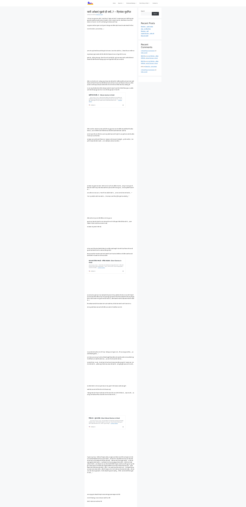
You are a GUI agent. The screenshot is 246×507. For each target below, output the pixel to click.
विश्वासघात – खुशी (145, 31)
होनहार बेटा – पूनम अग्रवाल (151, 66)
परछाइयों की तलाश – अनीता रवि (147, 33)
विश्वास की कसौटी (144, 36)
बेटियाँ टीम (143, 56)
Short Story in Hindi (143, 3)
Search (143, 11)
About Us (120, 3)
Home (114, 3)
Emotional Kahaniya (130, 3)
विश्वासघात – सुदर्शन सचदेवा (147, 26)
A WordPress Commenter (148, 50)
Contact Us (155, 3)
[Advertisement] (111, 40)
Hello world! (144, 52)
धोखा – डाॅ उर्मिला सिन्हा (146, 29)
